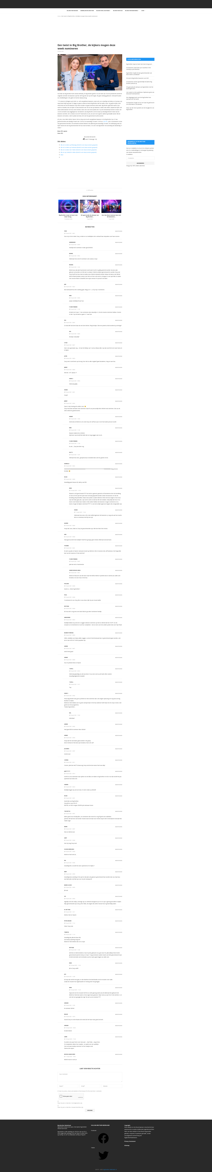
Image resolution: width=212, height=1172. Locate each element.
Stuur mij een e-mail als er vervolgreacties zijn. (70, 1103)
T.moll (71, 682)
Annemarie (72, 242)
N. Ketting (67, 909)
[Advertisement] (106, 30)
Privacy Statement (130, 1141)
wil (70, 713)
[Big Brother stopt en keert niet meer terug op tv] (68, 206)
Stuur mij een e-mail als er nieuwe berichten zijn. (70, 1107)
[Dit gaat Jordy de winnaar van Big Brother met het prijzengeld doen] (90, 206)
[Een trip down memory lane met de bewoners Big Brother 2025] (111, 206)
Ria (65, 860)
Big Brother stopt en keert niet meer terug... (68, 216)
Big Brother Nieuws (72, 10)
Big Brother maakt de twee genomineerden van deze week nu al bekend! (139, 73)
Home (59, 16)
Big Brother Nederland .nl (110, 1169)
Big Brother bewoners (131, 10)
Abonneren (140, 163)
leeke (65, 1036)
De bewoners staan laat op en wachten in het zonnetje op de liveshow (138, 68)
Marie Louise (68, 885)
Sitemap (126, 1145)
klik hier (105, 121)
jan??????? (67, 771)
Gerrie (66, 646)
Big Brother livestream (103, 10)
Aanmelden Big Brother (87, 10)
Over (142, 10)
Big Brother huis (118, 10)
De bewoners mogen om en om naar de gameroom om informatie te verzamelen (140, 103)
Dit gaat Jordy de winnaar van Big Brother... (90, 216)
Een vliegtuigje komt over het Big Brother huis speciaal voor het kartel (138, 98)
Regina (71, 264)
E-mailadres (129, 154)
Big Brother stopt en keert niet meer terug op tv (139, 64)
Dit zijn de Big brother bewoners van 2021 (137, 78)
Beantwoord (118, 231)
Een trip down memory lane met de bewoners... (111, 216)
